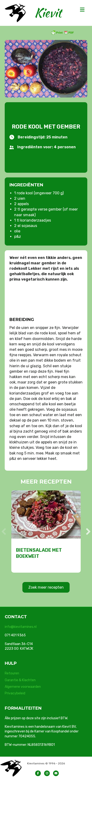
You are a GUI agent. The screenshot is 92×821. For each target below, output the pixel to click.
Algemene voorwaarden (23, 687)
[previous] (4, 531)
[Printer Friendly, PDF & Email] (62, 32)
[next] (88, 531)
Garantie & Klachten (20, 680)
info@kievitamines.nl (21, 627)
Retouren (12, 673)
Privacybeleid (15, 693)
